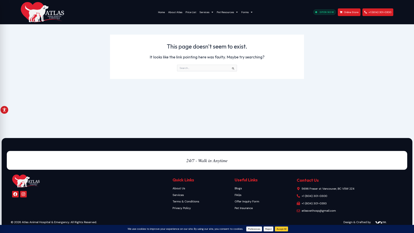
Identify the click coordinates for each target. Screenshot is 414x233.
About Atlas (175, 12)
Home (161, 12)
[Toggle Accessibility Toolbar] (4, 110)
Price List (191, 12)
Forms (245, 12)
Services (204, 12)
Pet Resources (225, 12)
